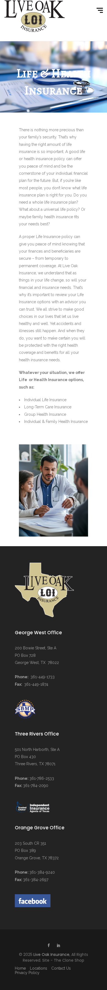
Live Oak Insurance (51, 954)
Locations (38, 968)
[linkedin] (58, 946)
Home (20, 968)
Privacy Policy (27, 972)
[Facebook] (49, 946)
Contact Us (61, 968)
